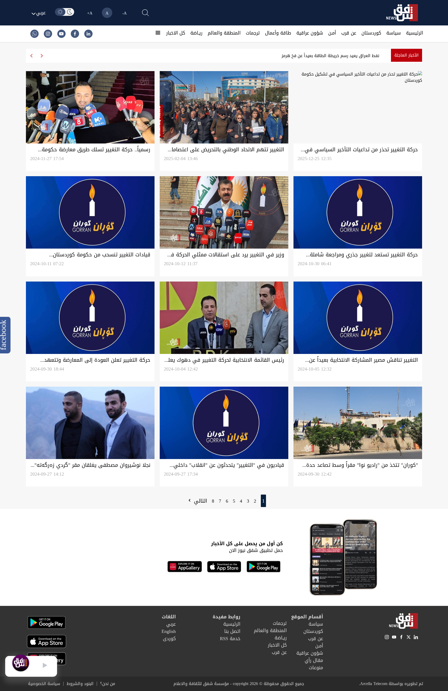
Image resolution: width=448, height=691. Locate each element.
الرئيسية (414, 33)
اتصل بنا (232, 631)
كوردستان (371, 33)
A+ (90, 13)
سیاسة (393, 33)
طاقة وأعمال (278, 33)
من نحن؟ (107, 684)
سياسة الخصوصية (44, 684)
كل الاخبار (175, 33)
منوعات (316, 667)
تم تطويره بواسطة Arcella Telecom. (391, 684)
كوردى (169, 638)
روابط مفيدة (226, 616)
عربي (171, 624)
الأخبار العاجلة (406, 55)
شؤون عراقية (309, 33)
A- (124, 13)
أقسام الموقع (307, 616)
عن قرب (348, 33)
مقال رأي (314, 660)
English (169, 631)
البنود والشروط (80, 684)
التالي (199, 501)
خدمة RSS (230, 638)
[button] (31, 56)
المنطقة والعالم (224, 33)
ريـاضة (196, 33)
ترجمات (253, 33)
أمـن (332, 33)
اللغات (169, 616)
